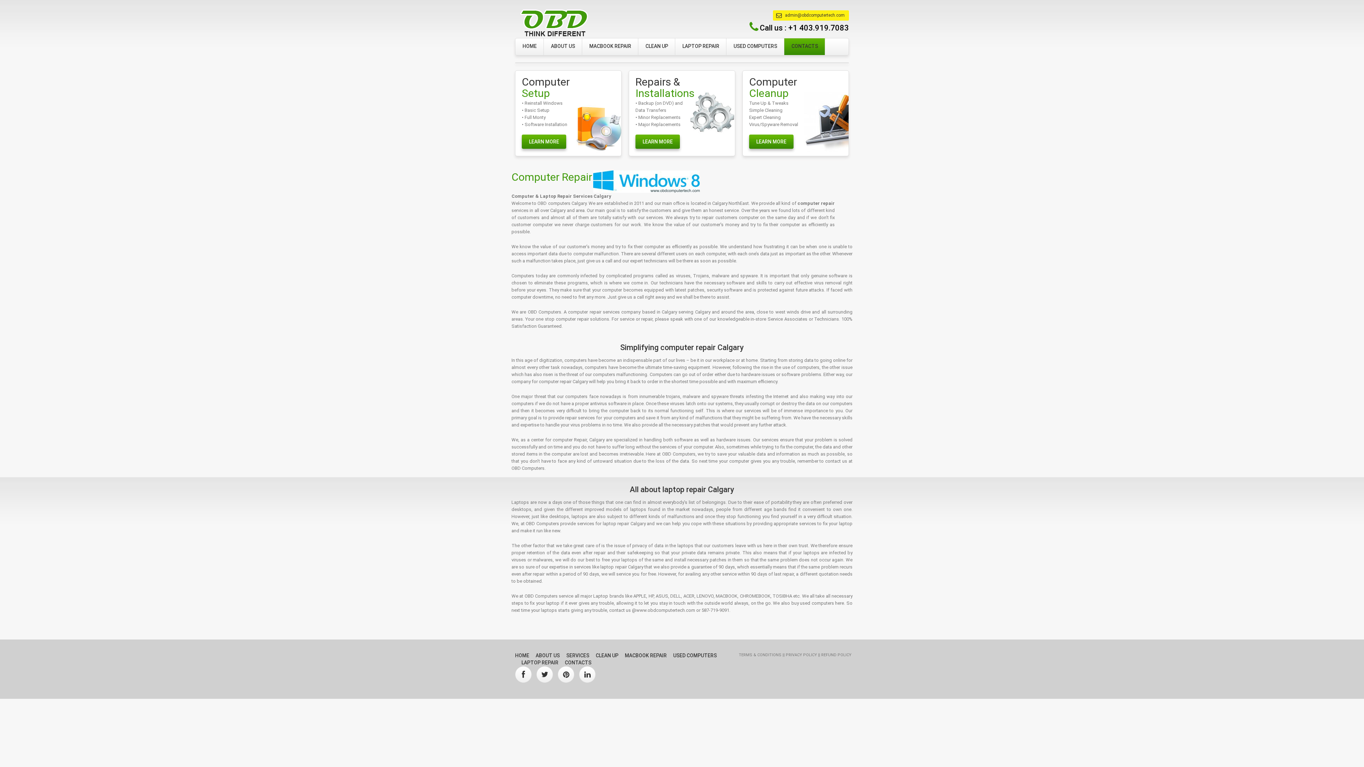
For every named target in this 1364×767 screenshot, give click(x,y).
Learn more (544, 142)
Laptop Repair (700, 46)
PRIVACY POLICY (802, 655)
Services (577, 655)
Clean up (656, 46)
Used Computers (755, 46)
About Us (563, 46)
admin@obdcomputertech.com (815, 15)
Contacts (804, 46)
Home (530, 46)
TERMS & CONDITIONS (761, 655)
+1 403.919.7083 (818, 27)
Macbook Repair (610, 46)
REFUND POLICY (836, 655)
